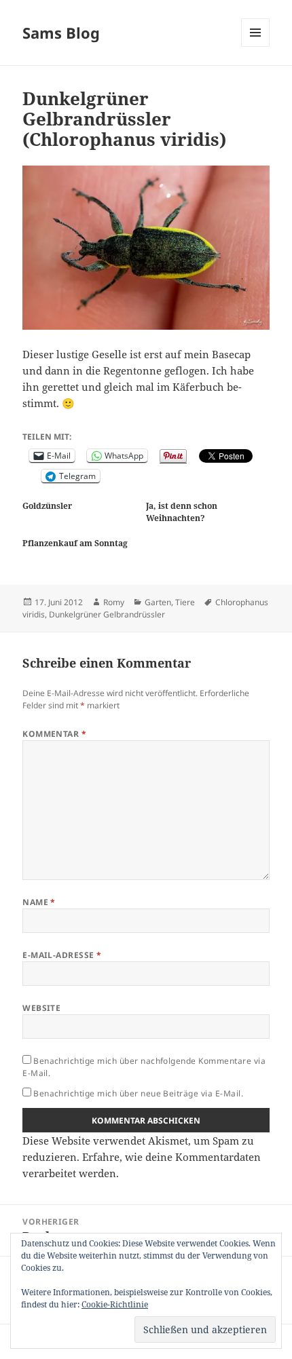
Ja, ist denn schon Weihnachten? (181, 512)
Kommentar (54, 734)
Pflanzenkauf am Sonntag (75, 543)
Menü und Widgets (256, 46)
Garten (158, 602)
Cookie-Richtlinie (114, 1304)
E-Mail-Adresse (62, 955)
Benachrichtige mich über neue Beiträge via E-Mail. (138, 1093)
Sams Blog (61, 32)
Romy (113, 602)
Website (41, 1008)
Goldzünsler (47, 506)
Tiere (185, 602)
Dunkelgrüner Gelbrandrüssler (107, 614)
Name (39, 902)
